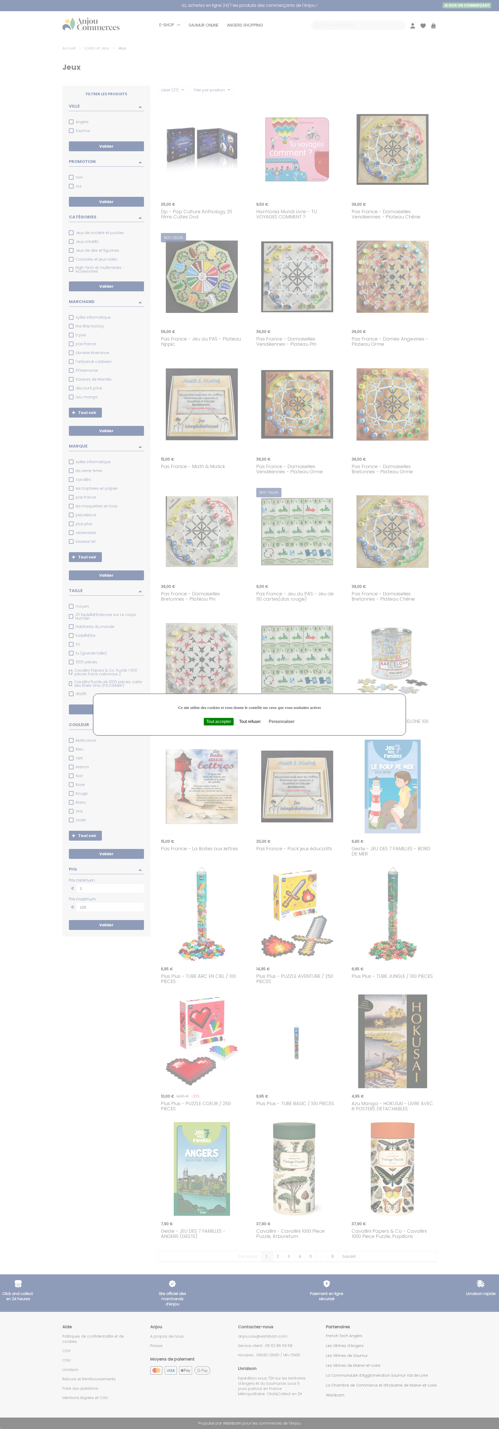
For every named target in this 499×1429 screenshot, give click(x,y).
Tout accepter (218, 721)
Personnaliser (281, 721)
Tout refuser (250, 721)
